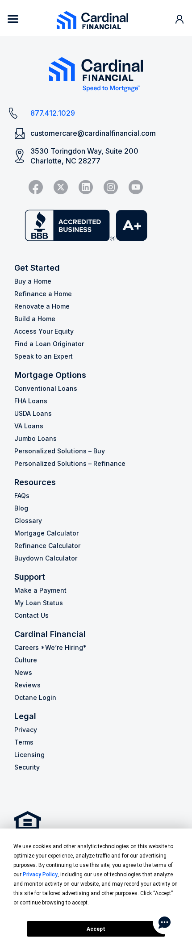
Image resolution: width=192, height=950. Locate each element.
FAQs (21, 495)
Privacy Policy (40, 874)
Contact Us (31, 615)
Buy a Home (32, 281)
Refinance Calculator (47, 545)
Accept (96, 929)
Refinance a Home (43, 293)
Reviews (27, 685)
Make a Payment (40, 590)
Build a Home (34, 318)
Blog (21, 508)
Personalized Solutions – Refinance (69, 463)
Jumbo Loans (35, 438)
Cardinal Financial (50, 634)
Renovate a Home (42, 306)
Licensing (29, 754)
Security (27, 767)
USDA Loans (33, 413)
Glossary (28, 520)
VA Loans (28, 426)
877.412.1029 (52, 113)
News (23, 672)
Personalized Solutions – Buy (59, 451)
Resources (35, 482)
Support (29, 577)
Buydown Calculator (45, 558)
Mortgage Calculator (46, 533)
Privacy (25, 729)
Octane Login (35, 697)
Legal (25, 716)
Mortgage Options (50, 375)
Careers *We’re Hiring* (50, 647)
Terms (23, 742)
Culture (25, 660)
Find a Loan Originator (49, 343)
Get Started (37, 267)
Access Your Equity (44, 331)
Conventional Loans (45, 388)
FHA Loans (30, 401)
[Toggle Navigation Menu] (13, 19)
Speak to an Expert (43, 356)
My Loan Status (38, 603)
